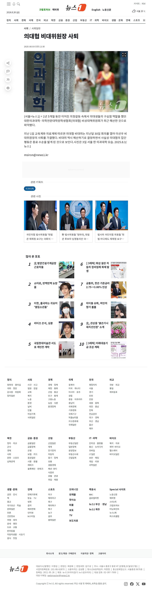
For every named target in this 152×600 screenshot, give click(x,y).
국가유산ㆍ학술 (14, 505)
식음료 (51, 472)
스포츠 (51, 489)
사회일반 (31, 417)
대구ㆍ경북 (94, 417)
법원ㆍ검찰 (32, 388)
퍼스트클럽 (114, 516)
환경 (29, 403)
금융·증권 (33, 438)
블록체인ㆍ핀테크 (35, 469)
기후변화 (72, 410)
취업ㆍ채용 (53, 479)
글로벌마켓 (94, 498)
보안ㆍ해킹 (94, 458)
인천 (91, 396)
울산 (91, 425)
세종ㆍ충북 (94, 403)
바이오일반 (114, 454)
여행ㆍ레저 (12, 520)
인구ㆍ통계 (53, 396)
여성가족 (31, 414)
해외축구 (52, 505)
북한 (9, 438)
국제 (71, 379)
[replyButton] (8, 71)
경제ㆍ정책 (53, 385)
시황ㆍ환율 (32, 461)
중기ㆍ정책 (53, 458)
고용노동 (52, 399)
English (96, 9)
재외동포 (113, 392)
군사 (9, 447)
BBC (91, 494)
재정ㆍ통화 (53, 388)
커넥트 (137, 3)
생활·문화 (12, 489)
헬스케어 (113, 450)
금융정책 (31, 447)
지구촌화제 (73, 421)
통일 (111, 388)
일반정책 (72, 447)
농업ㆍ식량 (53, 403)
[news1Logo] (19, 569)
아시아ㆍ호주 (74, 392)
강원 (91, 399)
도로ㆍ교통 (12, 527)
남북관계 (11, 461)
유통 (50, 461)
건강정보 (11, 516)
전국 (91, 379)
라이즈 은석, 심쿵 (43, 323)
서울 (91, 388)
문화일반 (11, 509)
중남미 (71, 403)
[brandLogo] (76, 7)
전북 (91, 410)
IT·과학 (93, 438)
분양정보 (72, 450)
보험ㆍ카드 (32, 454)
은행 (29, 450)
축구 (50, 502)
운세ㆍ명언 (12, 523)
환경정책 (52, 406)
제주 (91, 428)
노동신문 (106, 9)
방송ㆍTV (32, 498)
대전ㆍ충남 (94, 406)
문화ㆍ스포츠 (13, 458)
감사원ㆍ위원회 (14, 392)
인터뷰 (30, 512)
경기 (91, 392)
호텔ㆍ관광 (53, 476)
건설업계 (72, 458)
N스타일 (31, 516)
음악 (29, 505)
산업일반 (52, 443)
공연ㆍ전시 (12, 494)
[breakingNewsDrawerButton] (13, 4)
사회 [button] (26, 28)
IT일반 (92, 454)
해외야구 (52, 498)
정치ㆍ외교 (12, 443)
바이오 (113, 438)
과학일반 (93, 465)
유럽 (70, 396)
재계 (50, 447)
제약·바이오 (115, 447)
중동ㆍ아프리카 (75, 399)
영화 (29, 502)
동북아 (71, 385)
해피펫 (55, 9)
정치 (9, 379)
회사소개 (50, 553)
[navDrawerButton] (9, 4)
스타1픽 (113, 502)
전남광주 (93, 414)
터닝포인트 (114, 509)
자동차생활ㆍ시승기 (16, 534)
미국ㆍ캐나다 (74, 388)
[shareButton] (8, 63)
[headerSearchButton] (18, 4)
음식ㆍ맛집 (12, 538)
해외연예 (31, 509)
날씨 (29, 406)
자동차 (51, 454)
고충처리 (102, 553)
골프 (50, 516)
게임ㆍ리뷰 (94, 461)
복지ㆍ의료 (114, 443)
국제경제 (72, 406)
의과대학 (30, 188)
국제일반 (72, 425)
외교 (112, 379)
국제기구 (72, 414)
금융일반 (31, 443)
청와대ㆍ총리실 (14, 385)
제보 (143, 3)
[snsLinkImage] (126, 583)
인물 (29, 410)
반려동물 (11, 531)
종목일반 (52, 520)
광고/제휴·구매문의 (67, 553)
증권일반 (31, 458)
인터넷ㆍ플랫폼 (96, 443)
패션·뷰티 (52, 469)
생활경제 (52, 465)
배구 (50, 509)
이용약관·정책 (87, 553)
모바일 (92, 450)
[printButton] (8, 88)
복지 (29, 396)
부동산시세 (73, 454)
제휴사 (92, 489)
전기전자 (52, 450)
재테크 (30, 465)
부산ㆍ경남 (94, 421)
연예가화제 (32, 494)
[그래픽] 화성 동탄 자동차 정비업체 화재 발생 (97, 267)
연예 (30, 489)
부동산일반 (73, 443)
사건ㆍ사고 (32, 385)
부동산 (72, 438)
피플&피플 (73, 417)
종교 (9, 502)
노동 (29, 399)
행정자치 (93, 385)
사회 (30, 379)
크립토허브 (44, 9)
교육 (29, 392)
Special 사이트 (118, 489)
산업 (50, 438)
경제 (50, 379)
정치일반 (11, 396)
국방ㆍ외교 (114, 385)
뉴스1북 (113, 512)
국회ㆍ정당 (12, 388)
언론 (9, 512)
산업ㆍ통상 (53, 392)
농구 (50, 512)
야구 (50, 494)
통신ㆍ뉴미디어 (96, 447)
